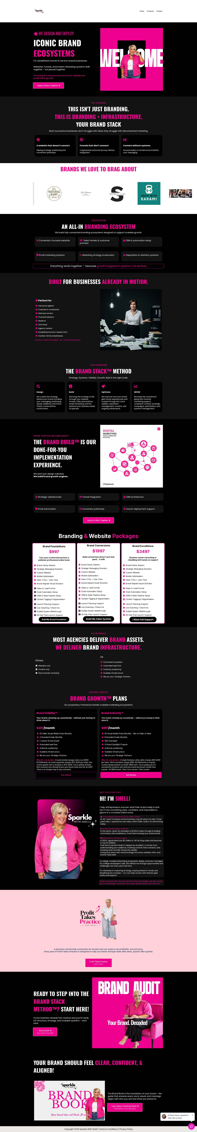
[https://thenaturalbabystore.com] (43, 193)
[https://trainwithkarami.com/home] (138, 193)
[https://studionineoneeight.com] (106, 193)
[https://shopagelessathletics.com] (169, 193)
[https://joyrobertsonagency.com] (75, 193)
